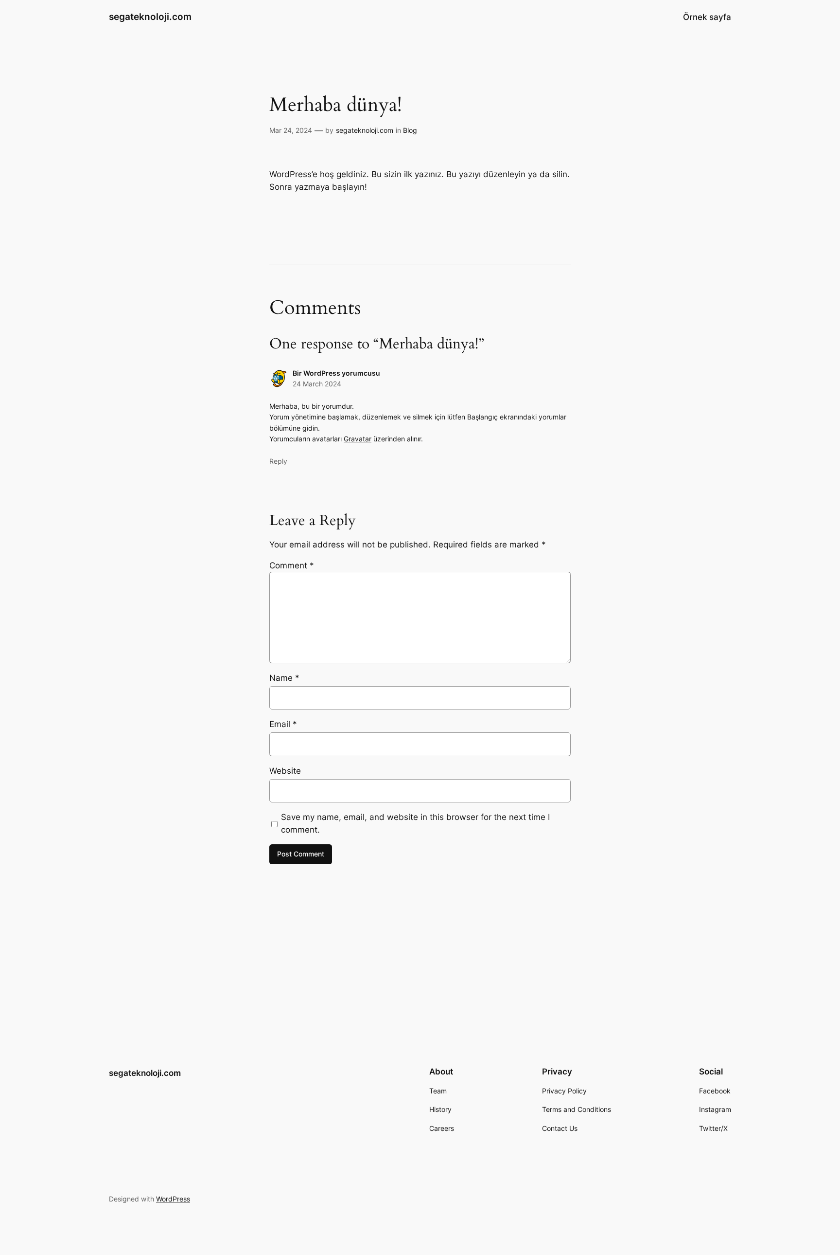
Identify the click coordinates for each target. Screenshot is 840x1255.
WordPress (173, 1199)
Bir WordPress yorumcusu (336, 373)
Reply (278, 461)
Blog (410, 130)
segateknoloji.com (150, 16)
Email (283, 724)
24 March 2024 (317, 384)
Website (285, 771)
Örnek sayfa (707, 17)
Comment (291, 565)
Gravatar (357, 439)
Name (284, 678)
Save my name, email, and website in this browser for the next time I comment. (415, 823)
